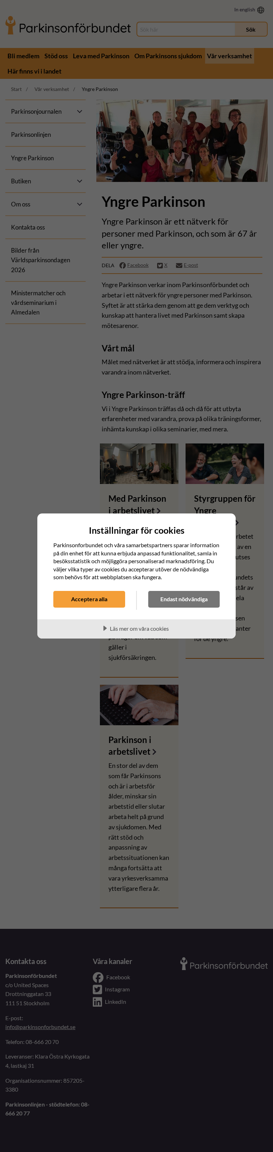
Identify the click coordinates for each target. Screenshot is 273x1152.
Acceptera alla (89, 599)
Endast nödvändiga (184, 599)
